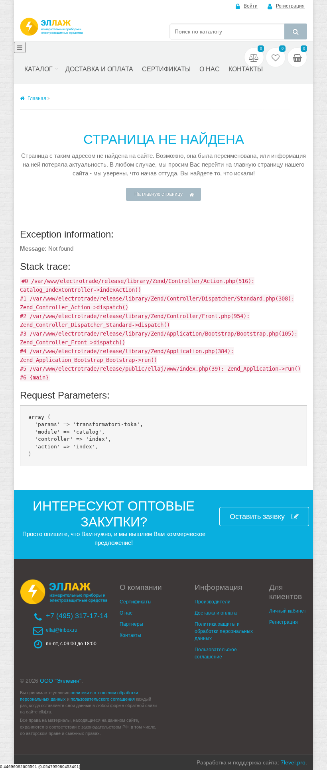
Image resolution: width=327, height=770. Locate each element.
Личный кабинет (287, 611)
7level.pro (293, 762)
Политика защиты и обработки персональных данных (224, 631)
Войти (251, 6)
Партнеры (131, 624)
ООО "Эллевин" (60, 681)
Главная (36, 98)
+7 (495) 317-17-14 (77, 616)
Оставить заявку (257, 517)
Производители (212, 602)
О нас (209, 69)
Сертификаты (166, 69)
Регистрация (290, 6)
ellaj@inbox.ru (61, 630)
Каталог (38, 69)
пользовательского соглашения (103, 699)
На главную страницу (158, 194)
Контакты (246, 69)
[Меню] (20, 47)
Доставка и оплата (99, 69)
